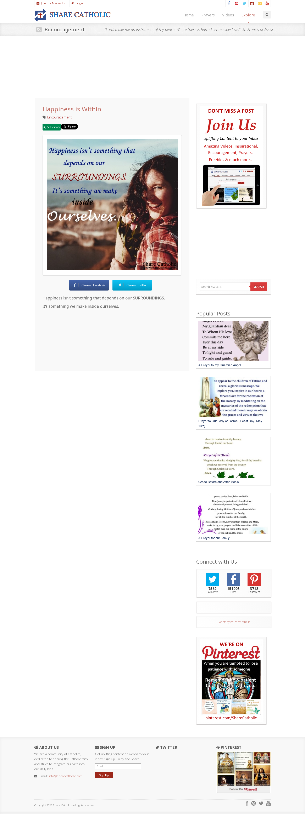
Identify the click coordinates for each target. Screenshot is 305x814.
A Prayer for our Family (214, 538)
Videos (228, 14)
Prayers (208, 14)
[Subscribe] (259, 3)
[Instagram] (251, 3)
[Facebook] (228, 3)
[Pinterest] (236, 3)
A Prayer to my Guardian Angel (219, 365)
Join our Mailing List (53, 3)
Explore (248, 14)
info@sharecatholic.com (66, 776)
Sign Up (104, 775)
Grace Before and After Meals (218, 481)
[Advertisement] (152, 67)
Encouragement (59, 117)
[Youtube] (267, 3)
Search (259, 286)
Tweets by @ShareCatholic (233, 622)
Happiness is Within (72, 109)
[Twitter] (244, 3)
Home (188, 14)
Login (78, 3)
